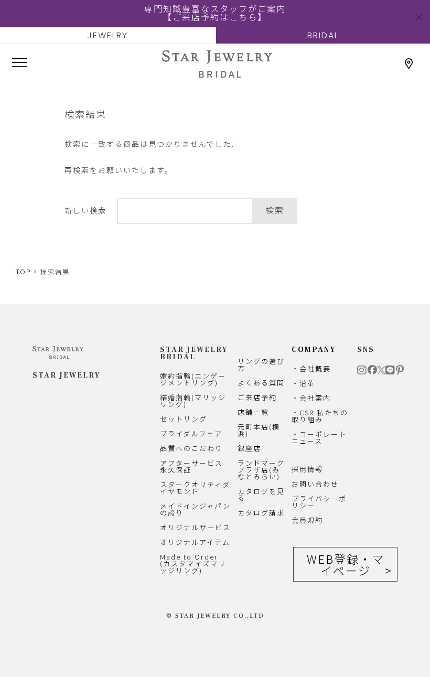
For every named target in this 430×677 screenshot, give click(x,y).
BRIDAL (323, 35)
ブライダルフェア (191, 433)
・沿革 (303, 383)
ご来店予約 (257, 397)
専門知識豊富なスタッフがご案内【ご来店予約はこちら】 (215, 13)
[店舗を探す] (409, 63)
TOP (23, 271)
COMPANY (314, 349)
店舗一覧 (253, 412)
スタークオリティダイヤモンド (195, 487)
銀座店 (249, 448)
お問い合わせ (315, 484)
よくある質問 (261, 383)
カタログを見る (261, 494)
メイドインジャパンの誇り (195, 509)
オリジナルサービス (195, 527)
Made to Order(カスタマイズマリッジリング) (193, 563)
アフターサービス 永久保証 (191, 466)
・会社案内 (311, 398)
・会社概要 (311, 368)
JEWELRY (107, 35)
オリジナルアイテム (195, 542)
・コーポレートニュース (319, 437)
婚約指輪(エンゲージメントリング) (193, 379)
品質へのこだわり (191, 448)
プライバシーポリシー (319, 501)
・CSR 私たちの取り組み (320, 415)
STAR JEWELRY (67, 375)
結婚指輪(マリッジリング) (193, 400)
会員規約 (307, 520)
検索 (274, 211)
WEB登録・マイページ (345, 564)
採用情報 (307, 469)
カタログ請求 (261, 513)
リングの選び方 (261, 364)
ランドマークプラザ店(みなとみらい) (261, 469)
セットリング (183, 419)
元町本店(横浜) (259, 430)
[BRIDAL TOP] (217, 73)
